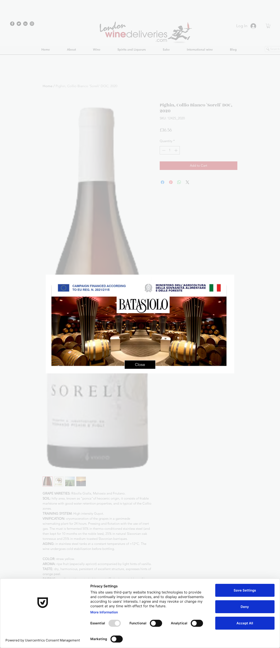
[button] (140, 364)
